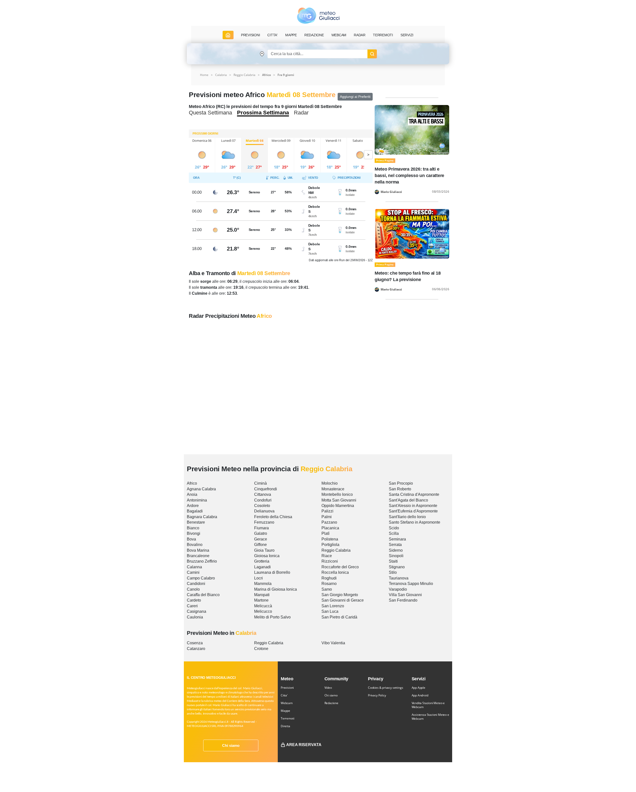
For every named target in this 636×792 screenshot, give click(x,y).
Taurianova (398, 578)
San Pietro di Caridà (339, 617)
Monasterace (332, 489)
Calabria (221, 75)
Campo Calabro (201, 578)
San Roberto (400, 489)
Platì (325, 533)
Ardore (193, 506)
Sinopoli (396, 556)
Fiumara (261, 528)
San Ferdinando (403, 600)
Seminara (397, 539)
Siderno (396, 550)
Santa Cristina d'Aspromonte (414, 494)
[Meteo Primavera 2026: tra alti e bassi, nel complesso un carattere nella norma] (412, 129)
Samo (326, 589)
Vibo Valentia (333, 643)
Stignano (397, 567)
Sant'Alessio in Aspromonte (413, 506)
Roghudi (329, 578)
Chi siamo (230, 745)
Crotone (261, 649)
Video (328, 687)
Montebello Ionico (337, 494)
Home (204, 75)
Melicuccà (263, 606)
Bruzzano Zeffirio (202, 561)
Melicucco (263, 611)
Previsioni (287, 687)
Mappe (285, 711)
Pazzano (329, 522)
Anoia (192, 494)
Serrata (395, 544)
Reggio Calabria (244, 75)
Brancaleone (198, 556)
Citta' (284, 695)
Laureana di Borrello (272, 572)
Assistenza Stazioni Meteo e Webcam (430, 717)
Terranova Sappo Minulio (411, 583)
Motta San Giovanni (338, 500)
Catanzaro (196, 649)
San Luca (329, 611)
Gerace (260, 539)
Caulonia (195, 617)
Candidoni (196, 583)
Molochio (329, 483)
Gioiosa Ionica (266, 556)
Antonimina (197, 500)
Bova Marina (198, 550)
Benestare (196, 522)
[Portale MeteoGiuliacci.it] (318, 15)
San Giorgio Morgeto (339, 595)
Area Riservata (303, 745)
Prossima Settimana (263, 113)
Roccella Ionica (335, 572)
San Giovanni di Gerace (342, 600)
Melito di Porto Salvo (272, 617)
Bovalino (194, 544)
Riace (326, 556)
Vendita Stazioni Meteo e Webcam (428, 705)
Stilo (393, 572)
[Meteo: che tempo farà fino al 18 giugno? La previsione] (412, 233)
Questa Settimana (210, 113)
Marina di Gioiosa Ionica (275, 589)
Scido (394, 528)
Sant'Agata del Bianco (408, 500)
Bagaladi (195, 511)
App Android (420, 695)
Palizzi (327, 511)
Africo (192, 483)
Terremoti (287, 718)
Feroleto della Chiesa (273, 517)
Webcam (339, 35)
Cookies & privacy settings (385, 687)
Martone (261, 600)
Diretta (285, 726)
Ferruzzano (264, 522)
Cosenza (195, 643)
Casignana (196, 611)
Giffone (260, 544)
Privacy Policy (377, 695)
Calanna (194, 567)
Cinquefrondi (265, 489)
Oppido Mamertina (337, 506)
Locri (258, 578)
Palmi (326, 517)
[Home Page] (228, 35)
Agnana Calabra (201, 489)
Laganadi (262, 567)
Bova (191, 539)
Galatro (260, 533)
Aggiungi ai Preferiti (355, 97)
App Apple (418, 687)
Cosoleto (262, 506)
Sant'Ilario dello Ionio (407, 517)
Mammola (263, 583)
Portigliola (330, 544)
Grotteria (261, 561)
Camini (193, 572)
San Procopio (401, 483)
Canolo (193, 589)
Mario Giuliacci (391, 192)
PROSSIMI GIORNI (205, 133)
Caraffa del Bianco (203, 595)
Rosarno (329, 583)
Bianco (193, 528)
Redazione (331, 703)
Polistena (329, 539)
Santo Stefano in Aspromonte (414, 522)
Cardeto (194, 600)
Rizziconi (329, 561)
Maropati (262, 595)
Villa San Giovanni (405, 595)
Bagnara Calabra (202, 517)
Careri (192, 606)
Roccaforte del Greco (340, 567)
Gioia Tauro (264, 550)
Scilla (394, 533)
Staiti (393, 561)
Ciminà (260, 483)
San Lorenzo (332, 606)
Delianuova (264, 511)
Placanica (330, 528)
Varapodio (398, 589)
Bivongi (193, 533)
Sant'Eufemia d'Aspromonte (413, 511)
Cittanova (262, 494)
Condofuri (263, 500)
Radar (359, 35)
